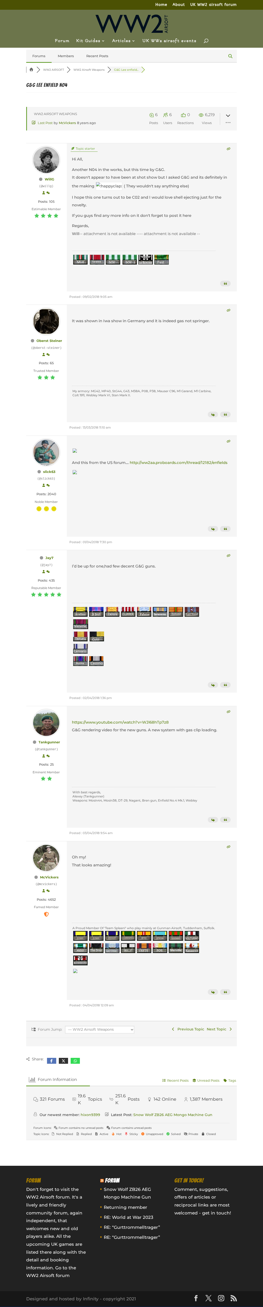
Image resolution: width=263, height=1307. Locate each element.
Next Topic (217, 1029)
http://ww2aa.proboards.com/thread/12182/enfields (179, 462)
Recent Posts (97, 56)
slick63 (49, 472)
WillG (49, 179)
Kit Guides (88, 41)
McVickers (67, 123)
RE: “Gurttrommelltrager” (132, 1227)
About (179, 5)
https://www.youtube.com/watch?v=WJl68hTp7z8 (120, 722)
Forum (62, 41)
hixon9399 (90, 1114)
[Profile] (43, 193)
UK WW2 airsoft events (169, 41)
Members (66, 56)
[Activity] (48, 193)
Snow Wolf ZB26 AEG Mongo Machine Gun (172, 1114)
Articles (121, 41)
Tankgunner (49, 742)
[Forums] (31, 70)
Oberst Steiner (49, 341)
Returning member (125, 1207)
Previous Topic (189, 1029)
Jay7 (49, 558)
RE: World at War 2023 (128, 1217)
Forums (38, 56)
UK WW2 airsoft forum (213, 5)
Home (161, 5)
